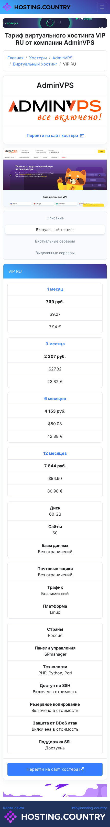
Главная (15, 57)
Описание (55, 218)
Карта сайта (13, 808)
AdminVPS (62, 57)
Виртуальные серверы (55, 241)
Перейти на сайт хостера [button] (53, 769)
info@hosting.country (89, 808)
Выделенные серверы (55, 252)
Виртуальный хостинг (35, 64)
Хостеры (38, 57)
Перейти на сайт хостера (53, 135)
